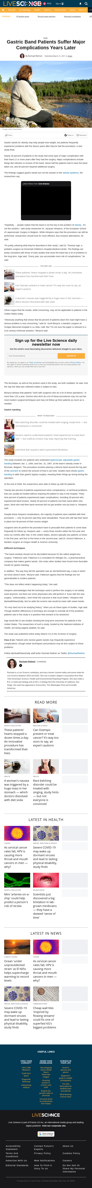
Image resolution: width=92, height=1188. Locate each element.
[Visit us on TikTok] (44, 3)
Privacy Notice (76, 362)
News (70, 56)
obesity (78, 225)
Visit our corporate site (54, 1126)
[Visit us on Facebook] (24, 3)
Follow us (70, 135)
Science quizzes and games (65, 1070)
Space (72, 10)
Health (37, 10)
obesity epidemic (71, 173)
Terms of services (35, 362)
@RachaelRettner (76, 653)
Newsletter (83, 135)
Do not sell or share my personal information (74, 1168)
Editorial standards (17, 1165)
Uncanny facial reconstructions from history (46, 1101)
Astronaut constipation (72, 16)
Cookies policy (71, 1153)
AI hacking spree (22, 16)
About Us (68, 1146)
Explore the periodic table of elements (46, 1093)
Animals (11, 10)
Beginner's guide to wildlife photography (65, 1078)
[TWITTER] (21, 665)
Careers (67, 1160)
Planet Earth (60, 10)
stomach (14, 471)
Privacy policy (42, 1153)
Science (47, 10)
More (81, 10)
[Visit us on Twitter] (28, 3)
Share (10, 135)
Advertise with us (16, 1160)
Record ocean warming (46, 16)
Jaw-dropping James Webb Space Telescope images (46, 1072)
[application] (46, 200)
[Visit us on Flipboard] (40, 3)
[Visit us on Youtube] (36, 3)
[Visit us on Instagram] (32, 3)
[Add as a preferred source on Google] (46, 1134)
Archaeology (24, 10)
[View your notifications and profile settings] (80, 3)
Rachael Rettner (35, 56)
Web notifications (44, 1160)
